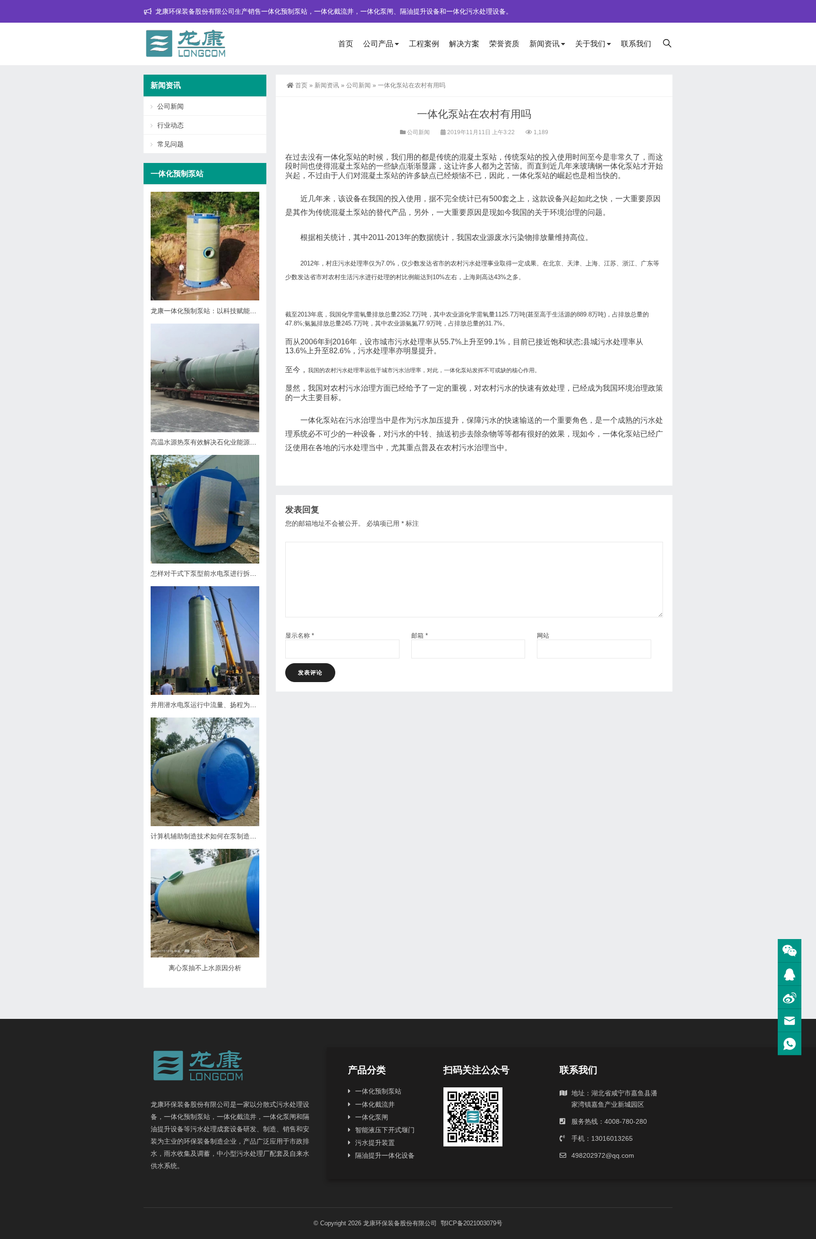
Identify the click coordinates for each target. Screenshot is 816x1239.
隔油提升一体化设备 (385, 1155)
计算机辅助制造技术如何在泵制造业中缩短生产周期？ (230, 836)
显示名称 (299, 635)
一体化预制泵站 (378, 1091)
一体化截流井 (375, 1104)
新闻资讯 (544, 44)
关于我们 (590, 44)
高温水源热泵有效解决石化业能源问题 (207, 442)
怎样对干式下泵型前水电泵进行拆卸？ (207, 573)
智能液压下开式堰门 (385, 1130)
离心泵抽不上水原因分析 (205, 968)
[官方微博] (789, 997)
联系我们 (636, 44)
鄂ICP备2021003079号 (471, 1223)
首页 (345, 44)
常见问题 (170, 144)
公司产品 (378, 44)
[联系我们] (789, 974)
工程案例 (424, 44)
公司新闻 (358, 85)
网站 (543, 635)
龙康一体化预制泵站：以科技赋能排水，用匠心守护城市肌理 (240, 311)
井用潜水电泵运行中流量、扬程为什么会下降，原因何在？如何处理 (250, 705)
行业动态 (170, 125)
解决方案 (464, 44)
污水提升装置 (375, 1142)
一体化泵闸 (371, 1117)
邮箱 (419, 635)
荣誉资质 (504, 44)
